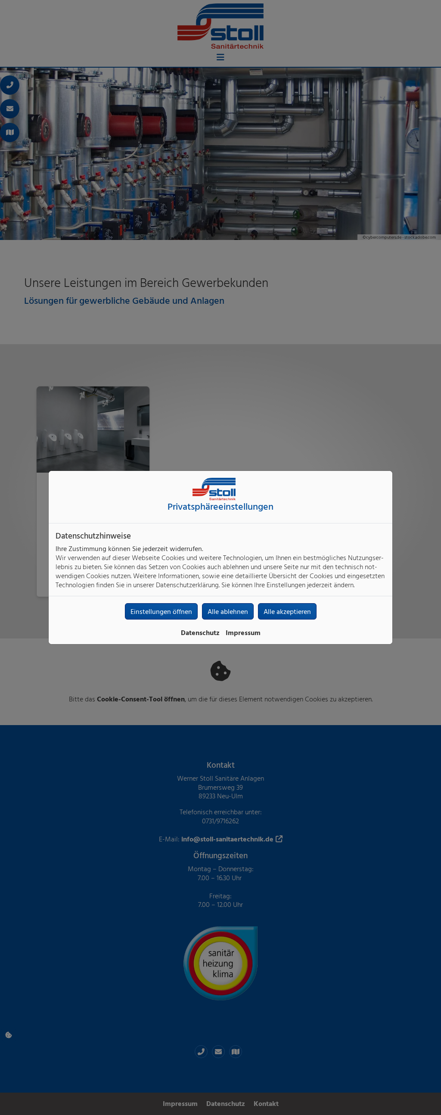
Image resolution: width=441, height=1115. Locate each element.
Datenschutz (200, 632)
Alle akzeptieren (287, 611)
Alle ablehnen (228, 611)
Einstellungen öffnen (161, 611)
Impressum (243, 632)
